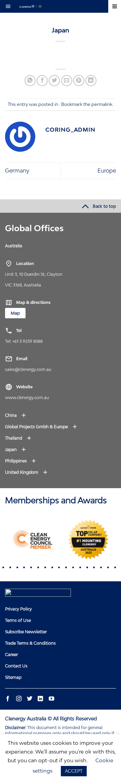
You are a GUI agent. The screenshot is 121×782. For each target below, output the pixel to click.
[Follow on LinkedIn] (40, 699)
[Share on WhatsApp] (30, 80)
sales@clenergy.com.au (28, 369)
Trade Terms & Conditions (30, 643)
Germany (17, 170)
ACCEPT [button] (74, 771)
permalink (101, 104)
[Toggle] (26, 245)
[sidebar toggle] (114, 6)
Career (11, 654)
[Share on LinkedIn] (90, 80)
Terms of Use (18, 620)
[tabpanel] (33, 539)
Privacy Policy (18, 608)
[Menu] (10, 6)
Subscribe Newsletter (26, 631)
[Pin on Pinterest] (78, 80)
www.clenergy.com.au (27, 397)
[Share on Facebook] (42, 80)
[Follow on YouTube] (51, 699)
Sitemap (13, 677)
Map (15, 313)
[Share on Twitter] (54, 80)
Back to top (104, 206)
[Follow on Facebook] (7, 699)
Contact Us (16, 665)
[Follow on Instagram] (18, 699)
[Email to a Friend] (66, 80)
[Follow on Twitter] (29, 699)
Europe (106, 170)
